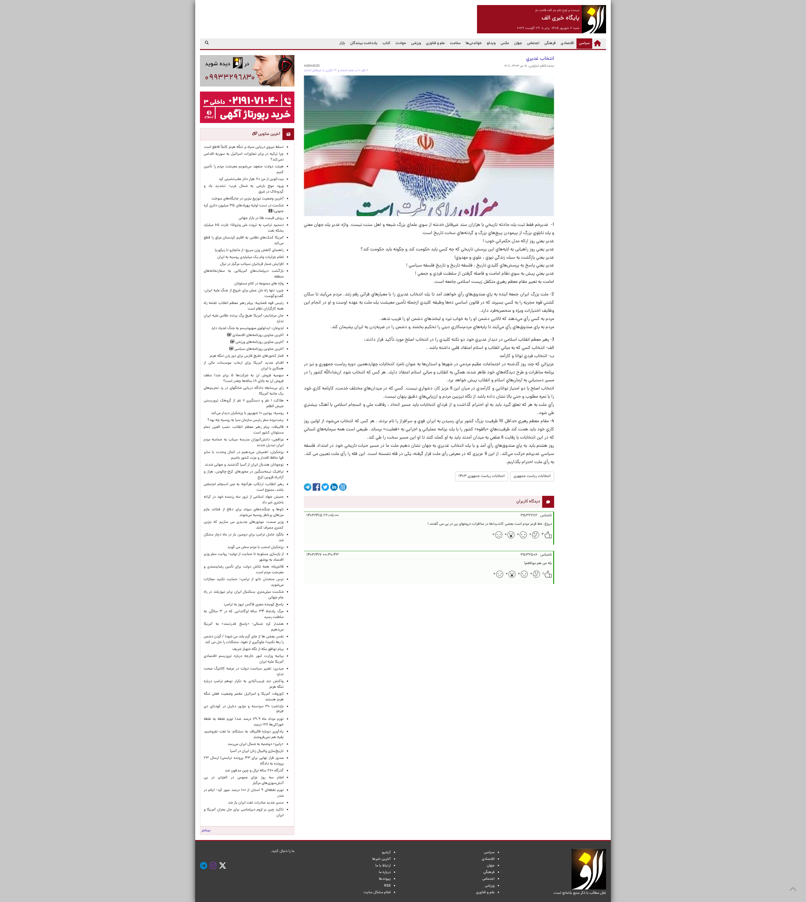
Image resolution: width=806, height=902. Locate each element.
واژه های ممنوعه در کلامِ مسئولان (259, 284)
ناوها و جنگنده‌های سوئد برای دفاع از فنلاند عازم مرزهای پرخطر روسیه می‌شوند (244, 512)
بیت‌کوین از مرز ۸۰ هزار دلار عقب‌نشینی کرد (251, 179)
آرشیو (386, 852)
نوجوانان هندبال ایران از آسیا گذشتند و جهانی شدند (244, 465)
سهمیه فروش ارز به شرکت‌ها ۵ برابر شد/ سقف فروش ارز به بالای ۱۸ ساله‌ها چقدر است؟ (244, 378)
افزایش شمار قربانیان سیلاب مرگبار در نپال (252, 264)
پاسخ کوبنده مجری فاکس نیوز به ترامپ (254, 605)
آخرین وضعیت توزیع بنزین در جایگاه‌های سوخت (248, 199)
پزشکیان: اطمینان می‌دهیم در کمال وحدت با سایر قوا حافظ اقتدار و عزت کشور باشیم (244, 455)
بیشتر (206, 830)
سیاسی (583, 43)
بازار (342, 43)
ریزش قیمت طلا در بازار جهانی (261, 218)
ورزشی (416, 43)
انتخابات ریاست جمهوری (532, 476)
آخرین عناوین (268, 134)
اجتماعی (533, 43)
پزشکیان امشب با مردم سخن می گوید (255, 547)
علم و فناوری (435, 43)
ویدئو (491, 43)
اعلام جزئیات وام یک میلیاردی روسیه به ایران (250, 257)
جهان (518, 43)
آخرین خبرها (381, 859)
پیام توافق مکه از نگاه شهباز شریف (258, 649)
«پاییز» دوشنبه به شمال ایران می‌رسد (256, 744)
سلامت (455, 43)
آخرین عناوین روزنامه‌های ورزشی (259, 342)
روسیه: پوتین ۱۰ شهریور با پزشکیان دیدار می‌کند (247, 413)
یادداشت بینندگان (363, 43)
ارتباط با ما (383, 866)
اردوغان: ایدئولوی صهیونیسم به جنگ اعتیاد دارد (247, 328)
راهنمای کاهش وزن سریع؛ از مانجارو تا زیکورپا (249, 250)
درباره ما (385, 872)
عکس (505, 43)
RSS (387, 886)
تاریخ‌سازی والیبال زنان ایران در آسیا (257, 751)
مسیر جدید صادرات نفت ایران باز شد (256, 803)
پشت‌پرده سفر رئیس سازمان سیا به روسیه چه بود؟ (245, 420)
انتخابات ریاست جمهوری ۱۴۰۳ (481, 476)
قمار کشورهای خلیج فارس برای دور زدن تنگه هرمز (246, 356)
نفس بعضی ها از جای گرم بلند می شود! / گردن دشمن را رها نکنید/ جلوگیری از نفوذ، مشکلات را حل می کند (244, 639)
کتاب (386, 43)
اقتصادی (567, 43)
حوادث (400, 43)
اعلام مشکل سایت (377, 892)
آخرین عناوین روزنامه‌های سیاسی (259, 349)
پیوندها (385, 879)
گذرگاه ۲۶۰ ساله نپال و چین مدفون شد (254, 771)
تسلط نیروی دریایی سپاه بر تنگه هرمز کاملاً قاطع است (244, 147)
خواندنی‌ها (474, 43)
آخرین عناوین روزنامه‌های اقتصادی (257, 335)
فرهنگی (550, 43)
